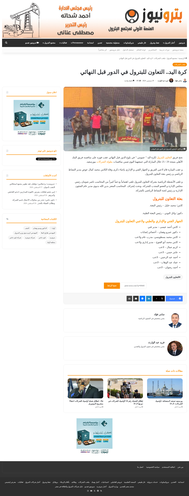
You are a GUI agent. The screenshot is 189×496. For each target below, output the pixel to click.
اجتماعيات (105, 482)
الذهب (27, 228)
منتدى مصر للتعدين (127, 486)
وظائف (73, 482)
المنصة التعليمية (130, 482)
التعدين (173, 482)
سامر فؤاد (178, 81)
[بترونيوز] (94, 19)
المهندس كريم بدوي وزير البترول (26, 233)
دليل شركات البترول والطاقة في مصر (69, 486)
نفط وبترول (154, 43)
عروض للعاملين (116, 482)
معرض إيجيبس (10, 482)
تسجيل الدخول (128, 50)
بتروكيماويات (129, 43)
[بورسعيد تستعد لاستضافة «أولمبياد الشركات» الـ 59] (165, 388)
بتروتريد (52, 238)
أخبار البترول (170, 43)
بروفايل (55, 482)
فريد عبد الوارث (163, 81)
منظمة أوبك (51, 242)
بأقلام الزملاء (64, 482)
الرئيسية (181, 58)
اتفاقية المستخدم (168, 467)
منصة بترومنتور (177, 50)
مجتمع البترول (49, 43)
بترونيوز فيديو (31, 43)
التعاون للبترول (164, 157)
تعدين (100, 43)
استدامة (90, 43)
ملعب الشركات (159, 58)
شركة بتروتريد (30, 238)
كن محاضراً (102, 50)
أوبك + (53, 228)
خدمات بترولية (152, 482)
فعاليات (64, 43)
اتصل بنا (140, 467)
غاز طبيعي (142, 43)
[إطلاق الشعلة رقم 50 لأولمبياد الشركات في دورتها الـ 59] (125, 388)
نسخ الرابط (111, 285)
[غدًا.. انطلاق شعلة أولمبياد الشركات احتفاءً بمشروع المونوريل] (85, 388)
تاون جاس (42, 238)
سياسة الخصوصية (153, 467)
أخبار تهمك (95, 482)
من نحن (180, 467)
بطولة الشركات (105, 161)
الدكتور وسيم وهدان (40, 228)
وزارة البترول (113, 486)
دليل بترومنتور (114, 50)
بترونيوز (182, 43)
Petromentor (78, 43)
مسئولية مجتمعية (113, 43)
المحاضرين (152, 50)
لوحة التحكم (141, 50)
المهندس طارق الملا (48, 233)
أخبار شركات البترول (32, 482)
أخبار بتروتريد (102, 486)
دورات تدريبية (164, 50)
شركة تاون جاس (15, 238)
